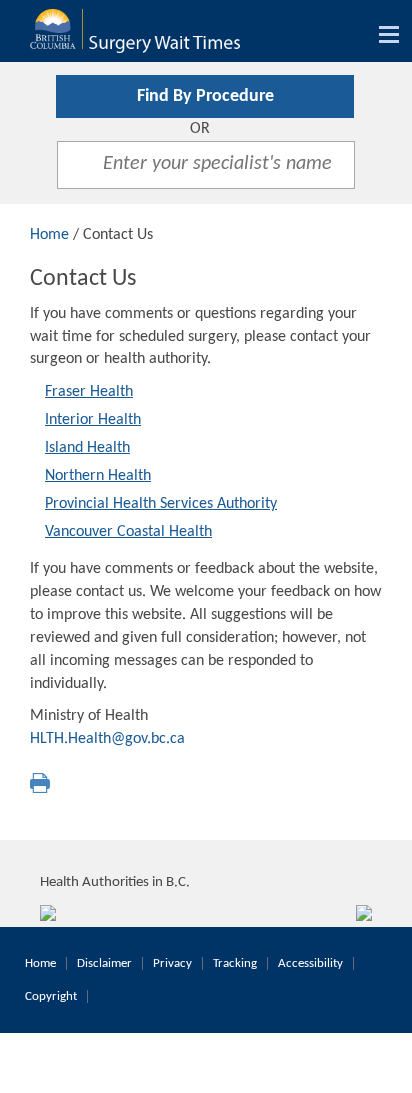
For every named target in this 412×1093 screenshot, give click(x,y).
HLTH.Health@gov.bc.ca (107, 739)
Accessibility (310, 963)
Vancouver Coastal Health (128, 532)
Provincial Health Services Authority (161, 504)
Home (49, 235)
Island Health (87, 448)
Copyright (51, 996)
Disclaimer (104, 963)
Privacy (172, 963)
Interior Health (93, 420)
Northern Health (98, 476)
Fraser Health (89, 392)
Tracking (235, 963)
